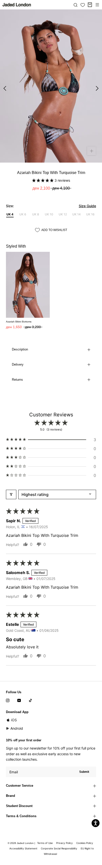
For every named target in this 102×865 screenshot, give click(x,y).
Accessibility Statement (23, 848)
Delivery (18, 364)
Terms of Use (45, 842)
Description (20, 349)
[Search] (75, 4)
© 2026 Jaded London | (22, 843)
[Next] (97, 88)
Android (16, 728)
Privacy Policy (64, 842)
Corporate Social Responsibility (59, 848)
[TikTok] (30, 700)
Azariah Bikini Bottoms (18, 321)
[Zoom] (91, 150)
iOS (14, 720)
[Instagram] (7, 700)
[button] (43, 180)
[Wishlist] (83, 5)
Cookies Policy (84, 842)
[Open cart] (90, 4)
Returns (17, 379)
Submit (84, 772)
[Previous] (4, 88)
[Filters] (11, 494)
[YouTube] (19, 700)
